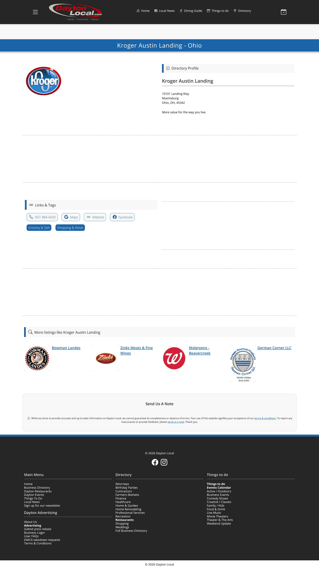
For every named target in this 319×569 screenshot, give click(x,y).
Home (145, 11)
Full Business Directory (131, 531)
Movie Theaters (217, 516)
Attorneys (122, 484)
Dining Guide (192, 11)
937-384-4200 (45, 217)
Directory (244, 11)
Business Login (34, 533)
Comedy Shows (217, 498)
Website (97, 217)
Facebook (124, 217)
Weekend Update (219, 524)
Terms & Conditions (38, 543)
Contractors (123, 491)
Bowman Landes (66, 347)
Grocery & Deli (39, 227)
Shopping (122, 524)
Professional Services (130, 513)
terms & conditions (265, 418)
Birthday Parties (126, 488)
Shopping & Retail (70, 227)
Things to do (220, 11)
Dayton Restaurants (38, 491)
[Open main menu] (35, 12)
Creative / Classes (219, 502)
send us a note (176, 422)
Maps (73, 217)
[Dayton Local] (80, 12)
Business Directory (37, 488)
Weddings (122, 527)
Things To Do (33, 498)
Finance (120, 498)
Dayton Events (34, 495)
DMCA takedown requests (42, 540)
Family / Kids (215, 506)
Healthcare (123, 502)
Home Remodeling (128, 509)
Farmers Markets (127, 495)
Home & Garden (126, 506)
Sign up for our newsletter (42, 506)
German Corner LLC (274, 347)
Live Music (214, 513)
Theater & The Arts (220, 520)
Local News (166, 11)
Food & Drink (216, 509)
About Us (30, 522)
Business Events (218, 495)
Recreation (122, 516)
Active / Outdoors (219, 491)
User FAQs (31, 536)
